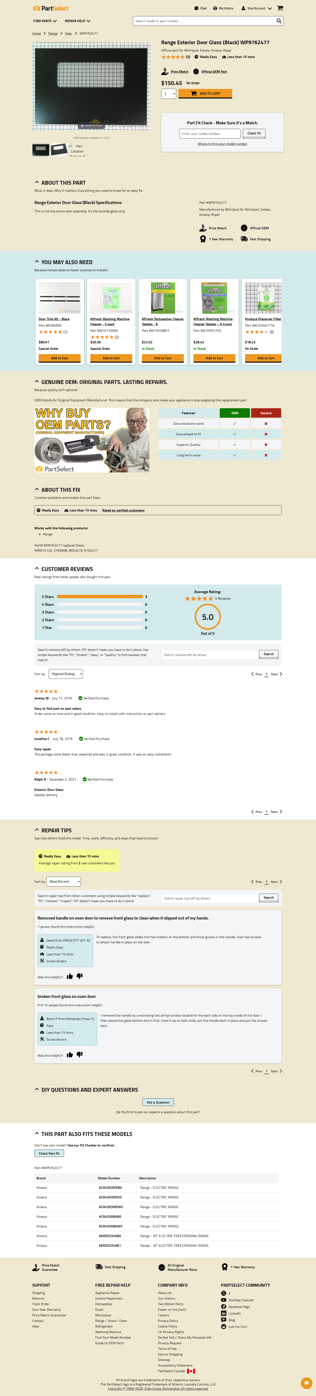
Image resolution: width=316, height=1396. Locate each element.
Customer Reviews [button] (67, 569)
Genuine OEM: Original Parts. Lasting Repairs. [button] (104, 382)
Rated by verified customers (123, 510)
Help (35, 1326)
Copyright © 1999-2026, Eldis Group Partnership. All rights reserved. (158, 1388)
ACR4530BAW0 (110, 1226)
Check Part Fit (49, 1153)
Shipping (38, 1292)
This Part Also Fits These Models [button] (86, 1134)
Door (68, 33)
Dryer (99, 1309)
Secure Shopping (170, 1354)
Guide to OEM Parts (109, 1343)
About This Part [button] (63, 182)
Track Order (40, 1304)
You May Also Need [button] (67, 262)
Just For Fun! (238, 1326)
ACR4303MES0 (110, 1197)
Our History (166, 1298)
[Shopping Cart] (280, 8)
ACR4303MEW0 (111, 1206)
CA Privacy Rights (171, 1331)
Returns (38, 1298)
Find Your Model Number (113, 1337)
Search (269, 653)
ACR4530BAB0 (110, 1216)
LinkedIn (235, 1313)
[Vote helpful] (70, 976)
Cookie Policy (167, 1326)
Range (53, 33)
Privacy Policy (168, 1320)
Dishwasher (103, 1304)
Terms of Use (167, 1348)
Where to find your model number (222, 143)
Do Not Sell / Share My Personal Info (185, 1337)
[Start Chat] (307, 1383)
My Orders (226, 8)
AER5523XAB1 (110, 1245)
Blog (232, 1320)
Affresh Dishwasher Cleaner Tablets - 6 (163, 321)
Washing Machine (108, 1331)
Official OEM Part (214, 71)
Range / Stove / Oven (111, 1320)
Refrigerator (104, 1326)
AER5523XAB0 (110, 1235)
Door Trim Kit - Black (54, 318)
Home (36, 33)
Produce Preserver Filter (263, 318)
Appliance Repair (107, 1292)
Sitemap (164, 1359)
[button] (46, 21)
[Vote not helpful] (79, 976)
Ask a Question (158, 1102)
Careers (163, 1315)
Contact (38, 1320)
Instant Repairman (109, 1298)
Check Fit (254, 133)
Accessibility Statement (175, 1365)
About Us (164, 1292)
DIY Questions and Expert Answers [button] (89, 1089)
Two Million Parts (170, 1304)
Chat (203, 8)
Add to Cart (210, 93)
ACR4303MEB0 (110, 1187)
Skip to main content (158, 54)
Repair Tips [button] (56, 830)
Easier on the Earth (172, 1309)
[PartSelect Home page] (50, 8)
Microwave (103, 1315)
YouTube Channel (241, 1300)
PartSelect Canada (171, 1371)
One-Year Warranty (46, 1309)
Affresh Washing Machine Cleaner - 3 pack (109, 321)
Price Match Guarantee (49, 1315)
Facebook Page (239, 1306)
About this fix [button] (60, 490)
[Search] (279, 21)
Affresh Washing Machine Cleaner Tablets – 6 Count (213, 321)
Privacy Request (170, 1343)
